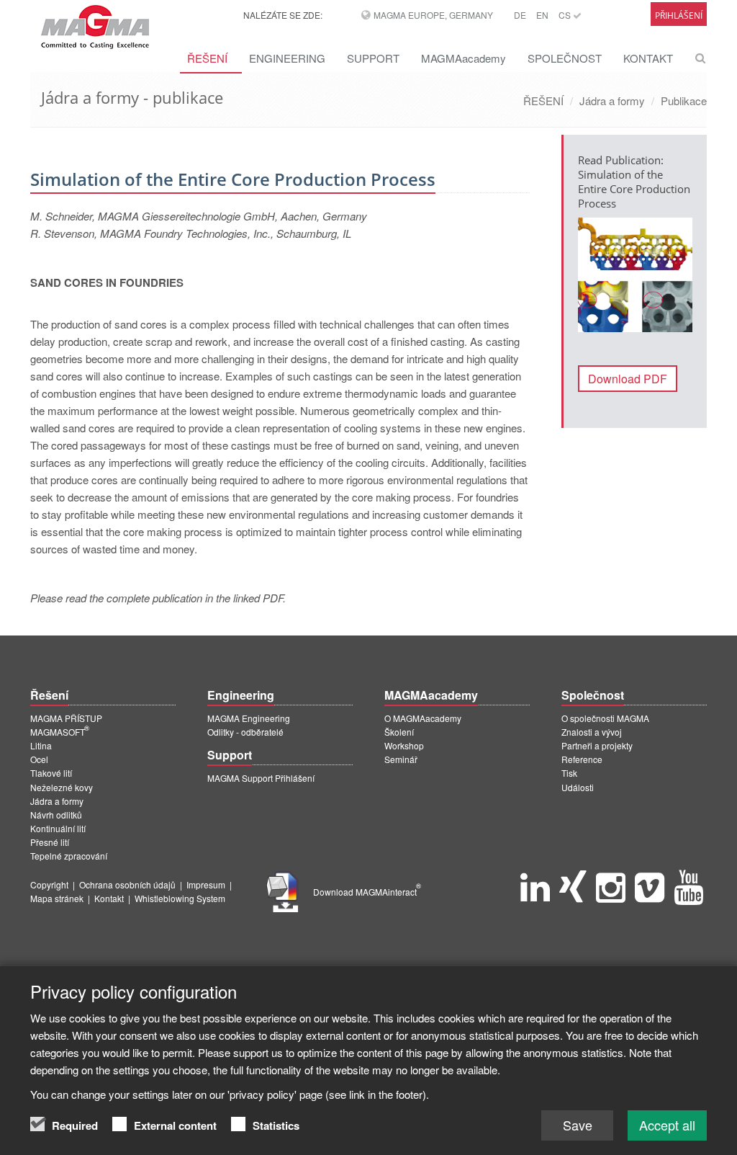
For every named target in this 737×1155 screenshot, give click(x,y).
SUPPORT (373, 58)
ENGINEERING (287, 58)
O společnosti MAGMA (605, 718)
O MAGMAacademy (422, 718)
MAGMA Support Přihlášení (261, 778)
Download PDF (627, 378)
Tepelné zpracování (68, 855)
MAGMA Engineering (248, 718)
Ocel (39, 759)
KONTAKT (648, 58)
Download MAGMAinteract (367, 892)
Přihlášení (678, 15)
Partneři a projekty (597, 745)
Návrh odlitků (56, 814)
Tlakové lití (51, 773)
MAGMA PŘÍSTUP (66, 718)
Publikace (684, 100)
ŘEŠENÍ (207, 58)
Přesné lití (49, 842)
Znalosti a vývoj (591, 732)
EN (542, 15)
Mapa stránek (56, 898)
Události (577, 787)
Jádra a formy (612, 100)
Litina (41, 745)
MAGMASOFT (59, 732)
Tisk (569, 773)
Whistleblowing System (180, 898)
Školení (399, 732)
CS (566, 15)
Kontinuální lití (58, 828)
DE (520, 15)
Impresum (205, 884)
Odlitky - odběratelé (245, 732)
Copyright (49, 884)
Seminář (400, 759)
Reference (581, 759)
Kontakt (109, 898)
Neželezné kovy (61, 787)
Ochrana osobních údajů (127, 884)
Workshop (404, 745)
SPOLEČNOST (565, 58)
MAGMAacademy (463, 58)
